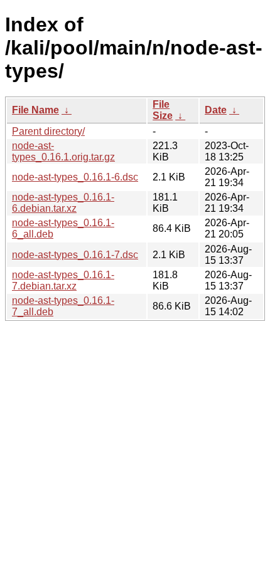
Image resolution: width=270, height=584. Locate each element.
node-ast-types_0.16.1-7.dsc (75, 254)
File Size (163, 110)
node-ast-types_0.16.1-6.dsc (75, 177)
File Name (35, 110)
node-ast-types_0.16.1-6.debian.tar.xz (63, 203)
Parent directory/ (48, 131)
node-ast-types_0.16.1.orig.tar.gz (63, 151)
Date (216, 110)
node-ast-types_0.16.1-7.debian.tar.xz (63, 280)
